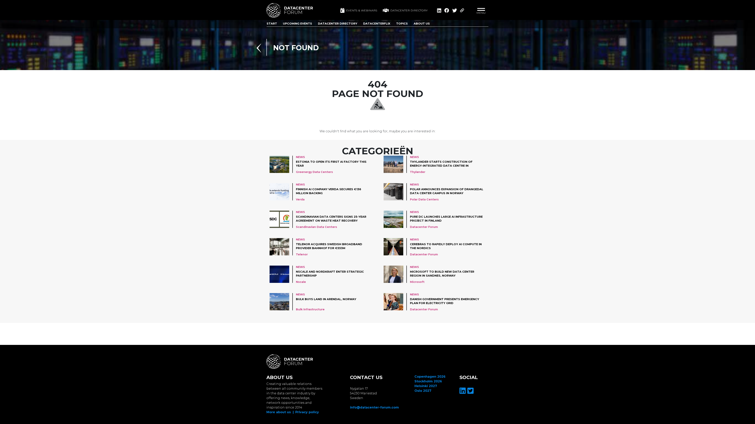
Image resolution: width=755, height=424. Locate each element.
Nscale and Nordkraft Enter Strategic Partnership (330, 273)
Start (272, 23)
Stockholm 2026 (428, 381)
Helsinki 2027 (425, 386)
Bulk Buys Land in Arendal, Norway (326, 299)
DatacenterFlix (376, 23)
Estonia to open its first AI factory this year (331, 163)
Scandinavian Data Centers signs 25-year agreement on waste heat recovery (331, 218)
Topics (402, 23)
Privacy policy (307, 412)
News (300, 157)
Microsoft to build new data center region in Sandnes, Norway (442, 273)
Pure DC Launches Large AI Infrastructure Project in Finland (446, 218)
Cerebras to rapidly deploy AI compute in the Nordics (446, 246)
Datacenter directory (409, 10)
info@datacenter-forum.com (374, 407)
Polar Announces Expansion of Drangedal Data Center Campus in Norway (446, 191)
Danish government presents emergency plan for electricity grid (444, 301)
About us (422, 23)
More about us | (280, 412)
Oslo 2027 (422, 391)
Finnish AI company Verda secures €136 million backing (328, 191)
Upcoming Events (297, 23)
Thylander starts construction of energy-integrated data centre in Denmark (441, 164)
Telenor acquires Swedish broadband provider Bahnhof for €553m (329, 246)
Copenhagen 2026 (430, 376)
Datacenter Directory (337, 23)
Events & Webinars (361, 10)
